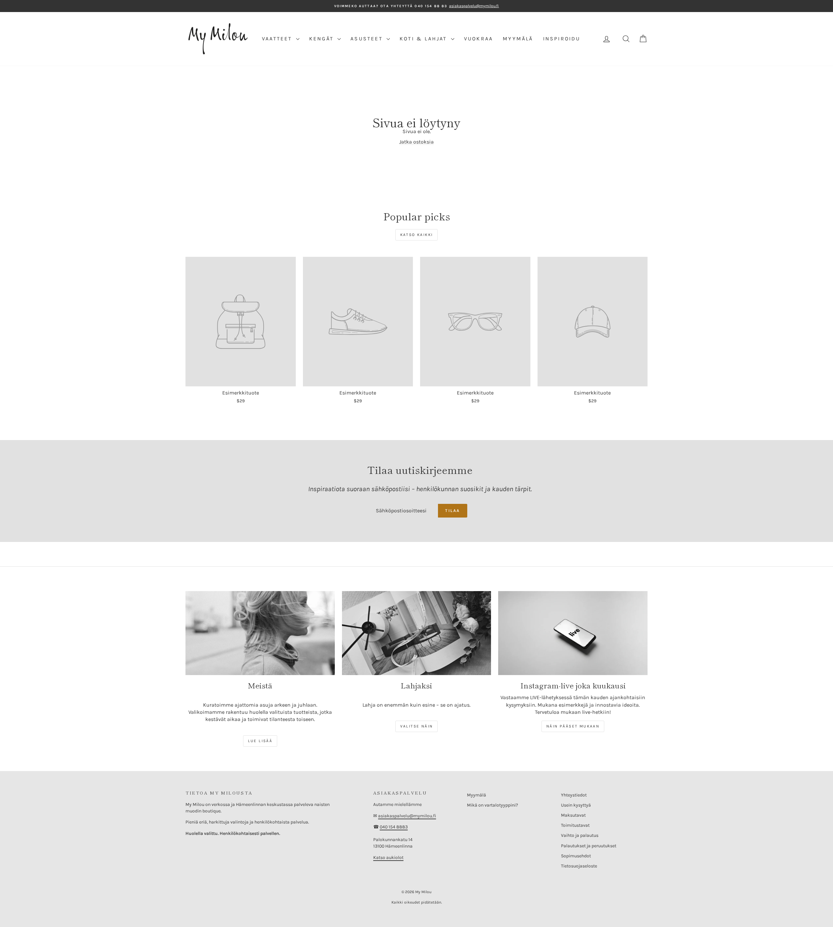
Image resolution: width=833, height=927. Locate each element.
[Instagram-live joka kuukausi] (573, 633)
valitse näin (416, 726)
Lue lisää (260, 741)
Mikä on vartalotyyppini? (492, 805)
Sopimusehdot (576, 856)
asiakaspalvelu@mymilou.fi (407, 816)
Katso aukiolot (388, 857)
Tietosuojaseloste (579, 866)
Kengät (322, 38)
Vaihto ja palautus (579, 835)
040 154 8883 (394, 827)
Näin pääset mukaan (572, 726)
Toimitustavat (575, 825)
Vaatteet (278, 38)
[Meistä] (260, 633)
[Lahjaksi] (416, 633)
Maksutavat (573, 815)
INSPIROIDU (561, 38)
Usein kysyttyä (576, 805)
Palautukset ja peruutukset (588, 846)
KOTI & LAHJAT (424, 38)
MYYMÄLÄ (518, 38)
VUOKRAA (478, 38)
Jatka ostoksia (416, 142)
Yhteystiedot (574, 795)
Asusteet (367, 38)
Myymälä (476, 795)
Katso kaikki (416, 234)
